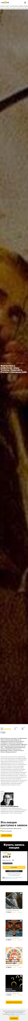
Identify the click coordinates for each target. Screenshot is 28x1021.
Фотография (12, 8)
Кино (23, 8)
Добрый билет (7, 860)
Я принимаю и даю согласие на (13, 878)
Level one (3, 363)
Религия (13, 363)
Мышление (20, 6)
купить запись (6, 835)
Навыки (26, 6)
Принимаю (14, 1018)
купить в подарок (14, 871)
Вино (26, 8)
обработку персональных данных (11, 878)
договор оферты (12, 877)
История (2, 6)
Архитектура (19, 8)
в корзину (14, 867)
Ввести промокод (7, 863)
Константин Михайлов (9, 806)
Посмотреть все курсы (14, 1002)
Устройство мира (14, 6)
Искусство (6, 8)
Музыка (2, 8)
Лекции (9, 363)
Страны (7, 6)
